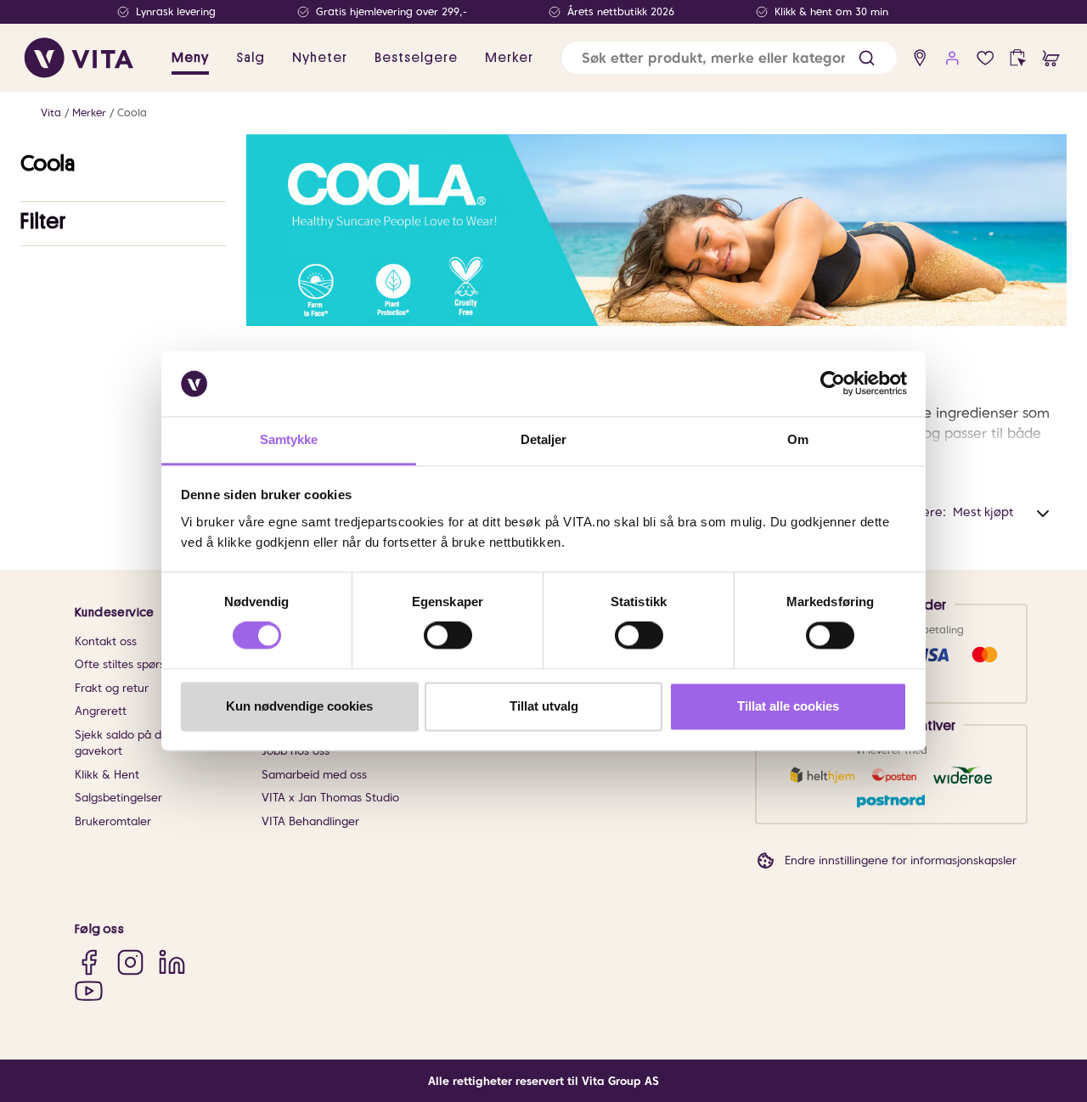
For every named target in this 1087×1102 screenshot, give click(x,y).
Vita (51, 112)
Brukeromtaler (113, 821)
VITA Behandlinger (310, 821)
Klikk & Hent (107, 774)
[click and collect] (1017, 58)
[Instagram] (130, 961)
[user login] (952, 58)
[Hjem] (79, 58)
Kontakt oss (106, 641)
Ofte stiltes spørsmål (129, 664)
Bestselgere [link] (416, 58)
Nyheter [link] (319, 58)
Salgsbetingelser (118, 797)
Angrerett (101, 711)
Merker (89, 112)
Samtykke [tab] (289, 439)
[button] (867, 58)
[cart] (1050, 58)
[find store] (920, 58)
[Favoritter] (985, 58)
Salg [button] (250, 58)
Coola (132, 112)
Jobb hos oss (295, 751)
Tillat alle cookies (788, 706)
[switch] (448, 635)
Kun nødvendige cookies (299, 706)
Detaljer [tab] (544, 439)
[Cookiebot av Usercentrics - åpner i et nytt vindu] (832, 383)
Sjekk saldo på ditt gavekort (123, 743)
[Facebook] (89, 961)
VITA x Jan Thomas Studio (330, 797)
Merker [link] (509, 58)
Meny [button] (190, 58)
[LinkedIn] (172, 961)
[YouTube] (89, 991)
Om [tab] (797, 439)
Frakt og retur (112, 688)
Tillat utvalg (544, 706)
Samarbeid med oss (314, 774)
